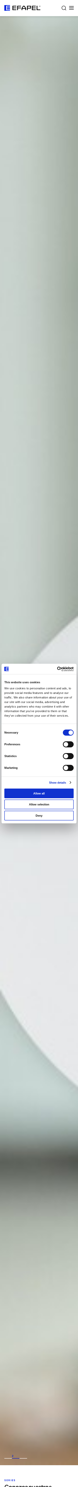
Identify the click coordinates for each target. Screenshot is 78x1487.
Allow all (39, 793)
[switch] (68, 744)
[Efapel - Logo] (22, 8)
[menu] (71, 8)
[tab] (8, 1458)
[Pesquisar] (64, 8)
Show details (57, 782)
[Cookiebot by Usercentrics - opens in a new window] (57, 669)
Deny (39, 815)
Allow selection (39, 804)
